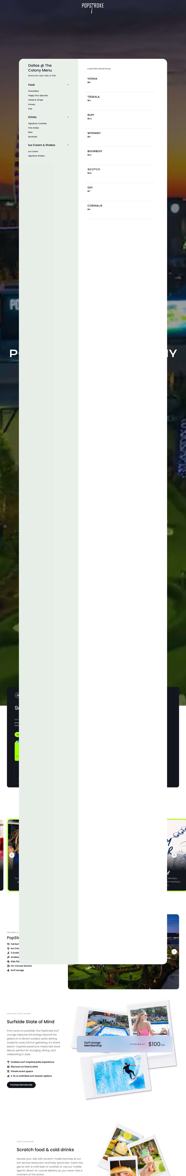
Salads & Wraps (35, 99)
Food (31, 84)
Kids (30, 108)
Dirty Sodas (33, 127)
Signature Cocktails (37, 123)
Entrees (31, 104)
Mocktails (32, 136)
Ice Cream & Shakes (41, 145)
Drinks (32, 117)
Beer (30, 132)
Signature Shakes (36, 155)
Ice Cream (33, 151)
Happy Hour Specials (38, 95)
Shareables (33, 91)
